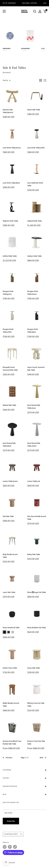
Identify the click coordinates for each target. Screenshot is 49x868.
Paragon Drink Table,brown (32, 292)
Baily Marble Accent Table (10, 555)
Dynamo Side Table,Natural (8, 111)
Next (41, 757)
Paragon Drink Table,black (32, 330)
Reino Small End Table (11, 627)
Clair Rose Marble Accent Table (36, 517)
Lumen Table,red (33, 481)
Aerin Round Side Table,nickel (33, 444)
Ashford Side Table (10, 256)
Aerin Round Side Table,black (9, 444)
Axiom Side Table (33, 109)
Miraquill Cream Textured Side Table (10, 368)
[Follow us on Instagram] (5, 847)
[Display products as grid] (40, 80)
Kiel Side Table (8, 516)
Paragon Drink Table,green (8, 292)
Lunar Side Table (9, 592)
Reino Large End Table (36, 592)
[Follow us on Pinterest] (10, 847)
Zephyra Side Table (34, 256)
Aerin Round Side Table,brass (33, 406)
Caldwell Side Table (34, 221)
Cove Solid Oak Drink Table (35, 184)
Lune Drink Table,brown (12, 147)
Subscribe (11, 821)
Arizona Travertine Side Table (36, 742)
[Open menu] (4, 11)
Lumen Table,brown (10, 481)
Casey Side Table (33, 668)
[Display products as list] (45, 80)
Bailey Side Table (33, 554)
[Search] (34, 11)
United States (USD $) (11, 834)
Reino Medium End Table (36, 627)
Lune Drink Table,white (36, 147)
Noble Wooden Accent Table (11, 704)
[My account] (39, 11)
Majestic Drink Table (10, 221)
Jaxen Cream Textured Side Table (35, 368)
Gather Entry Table (10, 668)
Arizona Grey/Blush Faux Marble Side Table (12, 742)
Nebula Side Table (9, 405)
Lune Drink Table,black (11, 183)
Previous (9, 757)
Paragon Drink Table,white (8, 330)
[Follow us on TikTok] (15, 847)
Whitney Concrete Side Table (35, 704)
